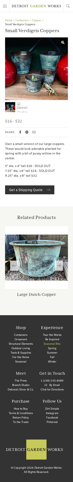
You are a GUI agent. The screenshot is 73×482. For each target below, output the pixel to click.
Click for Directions (52, 389)
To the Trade (21, 422)
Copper (36, 20)
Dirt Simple (52, 408)
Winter (52, 361)
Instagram (52, 413)
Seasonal (20, 361)
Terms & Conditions (21, 413)
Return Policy (21, 417)
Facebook (52, 417)
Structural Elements (21, 343)
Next (59, 266)
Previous (14, 266)
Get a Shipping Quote (26, 190)
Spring (52, 348)
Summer (52, 352)
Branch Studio (20, 385)
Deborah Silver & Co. (21, 389)
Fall (52, 357)
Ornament (21, 339)
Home (8, 20)
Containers (22, 20)
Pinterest (52, 422)
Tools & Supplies (21, 352)
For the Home (20, 357)
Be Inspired (52, 339)
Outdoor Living (21, 348)
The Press (21, 380)
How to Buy (21, 408)
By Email (54, 385)
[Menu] (5, 6)
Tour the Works (52, 334)
